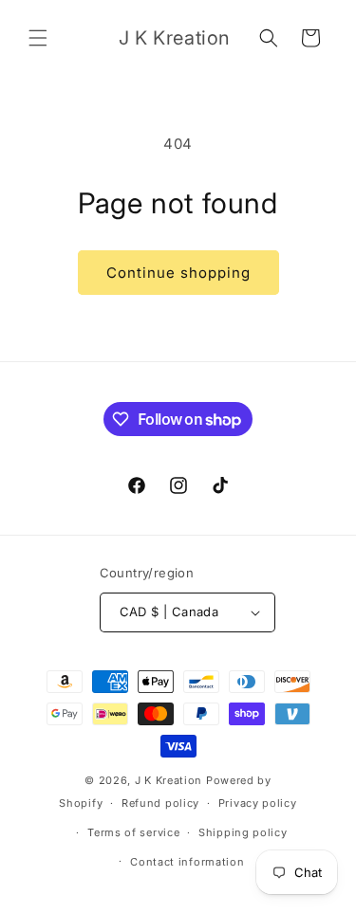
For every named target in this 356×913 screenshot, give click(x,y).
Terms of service (133, 832)
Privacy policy (257, 803)
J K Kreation (168, 780)
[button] (38, 38)
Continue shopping (178, 273)
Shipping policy (243, 832)
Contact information (187, 861)
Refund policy (160, 803)
